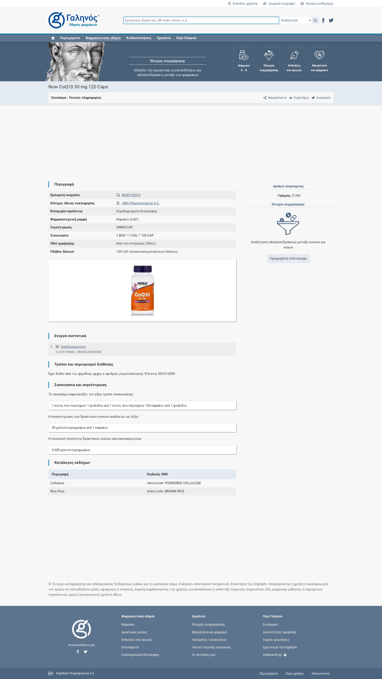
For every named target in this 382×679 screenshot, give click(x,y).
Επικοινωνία (321, 673)
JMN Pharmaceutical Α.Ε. (141, 203)
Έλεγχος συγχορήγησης (167, 55)
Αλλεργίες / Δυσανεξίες (209, 639)
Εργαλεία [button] (164, 38)
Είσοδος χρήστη (244, 4)
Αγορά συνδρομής (319, 4)
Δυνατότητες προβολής (280, 632)
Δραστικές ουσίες (134, 632)
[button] (315, 20)
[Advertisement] (177, 140)
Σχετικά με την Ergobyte (280, 647)
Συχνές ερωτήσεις (276, 639)
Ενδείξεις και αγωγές (137, 639)
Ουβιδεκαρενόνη (73, 347)
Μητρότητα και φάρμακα (209, 632)
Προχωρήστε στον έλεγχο (288, 258)
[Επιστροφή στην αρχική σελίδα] (81, 633)
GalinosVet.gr (272, 654)
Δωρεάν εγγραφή (281, 4)
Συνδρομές (271, 624)
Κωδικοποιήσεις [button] (138, 38)
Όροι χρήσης (295, 673)
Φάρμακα (127, 624)
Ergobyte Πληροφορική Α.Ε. (75, 673)
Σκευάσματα (130, 647)
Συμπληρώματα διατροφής (140, 654)
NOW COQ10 (131, 195)
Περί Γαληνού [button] (186, 38)
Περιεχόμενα (70, 38)
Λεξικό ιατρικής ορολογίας (211, 647)
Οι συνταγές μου (204, 654)
